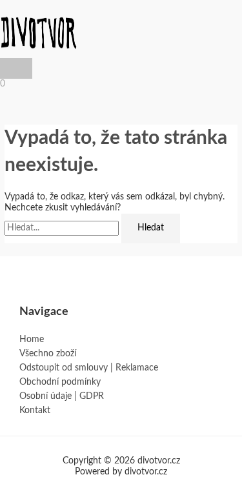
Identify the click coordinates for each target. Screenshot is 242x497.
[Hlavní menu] (16, 68)
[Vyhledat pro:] (63, 227)
